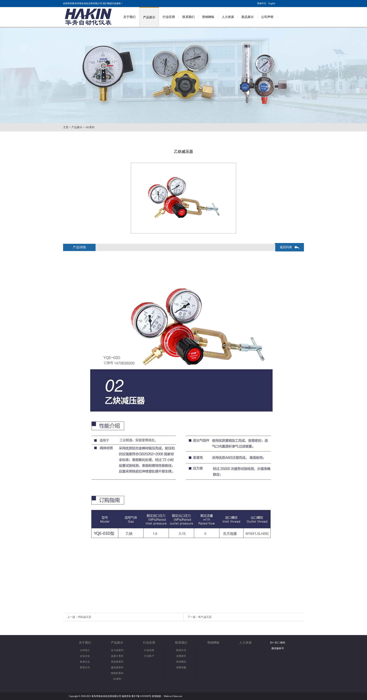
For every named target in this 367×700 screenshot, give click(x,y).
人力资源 (228, 16)
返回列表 (286, 247)
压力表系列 (117, 650)
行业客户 (149, 656)
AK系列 (89, 127)
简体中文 (261, 3)
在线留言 (181, 656)
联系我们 (188, 16)
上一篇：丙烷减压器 (79, 617)
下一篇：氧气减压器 (200, 617)
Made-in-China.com (173, 696)
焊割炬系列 (117, 673)
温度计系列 (117, 656)
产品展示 (149, 17)
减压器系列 (117, 667)
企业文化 (85, 656)
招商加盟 (181, 667)
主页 (65, 127)
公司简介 (85, 650)
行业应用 (169, 16)
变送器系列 (117, 661)
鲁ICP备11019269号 (141, 696)
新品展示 (247, 16)
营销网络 (208, 16)
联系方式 (85, 667)
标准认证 (85, 661)
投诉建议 (181, 661)
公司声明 (267, 16)
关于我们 (129, 16)
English (271, 3)
